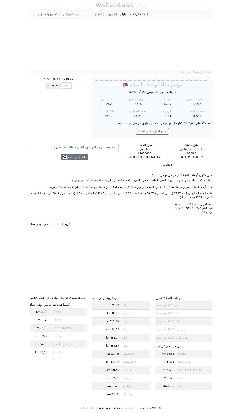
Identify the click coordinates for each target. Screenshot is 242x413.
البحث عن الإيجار (76, 157)
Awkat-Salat (114, 5)
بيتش (126, 345)
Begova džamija (61, 328)
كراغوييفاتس (130, 361)
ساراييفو (127, 386)
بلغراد (126, 305)
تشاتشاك (128, 353)
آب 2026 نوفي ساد (167, 313)
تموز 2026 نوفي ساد (168, 305)
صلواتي (123, 14)
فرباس (182, 377)
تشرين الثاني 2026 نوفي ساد (172, 337)
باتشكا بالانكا (184, 361)
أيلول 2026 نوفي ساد (168, 321)
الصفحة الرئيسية (139, 14)
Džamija (56, 311)
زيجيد (126, 313)
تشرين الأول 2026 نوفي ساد (172, 329)
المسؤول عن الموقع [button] (105, 14)
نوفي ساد (184, 72)
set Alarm (53, 85)
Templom (57, 352)
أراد (125, 337)
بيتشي (181, 386)
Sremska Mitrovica (190, 369)
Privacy (125, 408)
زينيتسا (127, 378)
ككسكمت (128, 370)
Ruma (182, 353)
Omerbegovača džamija (66, 344)
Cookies (137, 408)
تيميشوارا (128, 321)
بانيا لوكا (127, 394)
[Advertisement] (121, 44)
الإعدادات (168, 164)
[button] (33, 12)
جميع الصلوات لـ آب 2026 (152, 131)
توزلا (125, 329)
